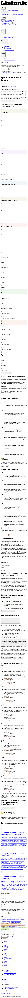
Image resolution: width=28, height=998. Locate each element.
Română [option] (6, 957)
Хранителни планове (10, 72)
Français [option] (6, 950)
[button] (2, 27)
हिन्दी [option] (5, 954)
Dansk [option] (5, 961)
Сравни (8, 14)
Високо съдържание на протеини (11, 924)
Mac (16, 24)
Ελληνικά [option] (6, 960)
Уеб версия (6, 970)
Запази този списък (5, 373)
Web (10, 24)
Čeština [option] (5, 951)
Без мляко (18, 927)
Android (3, 24)
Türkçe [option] (5, 965)
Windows (13, 24)
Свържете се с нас (8, 982)
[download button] (4, 69)
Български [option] (6, 964)
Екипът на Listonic (12, 86)
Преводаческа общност (9, 974)
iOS (5, 24)
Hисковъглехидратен (12, 923)
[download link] (4, 936)
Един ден (6, 929)
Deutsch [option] (5, 943)
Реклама (6, 980)
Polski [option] (5, 942)
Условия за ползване (9, 988)
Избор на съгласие (5, 993)
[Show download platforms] (13, 23)
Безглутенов (4, 923)
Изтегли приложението (6, 23)
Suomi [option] (5, 956)
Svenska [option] (6, 949)
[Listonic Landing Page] (14, 4)
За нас (5, 979)
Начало (2, 72)
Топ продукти (13, 14)
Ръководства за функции (11, 10)
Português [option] (6, 947)
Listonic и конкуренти (9, 20)
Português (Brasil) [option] (8, 958)
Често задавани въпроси (10, 973)
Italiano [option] (5, 953)
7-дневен (23, 927)
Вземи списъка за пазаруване (8, 101)
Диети (2, 20)
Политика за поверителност (11, 987)
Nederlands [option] (6, 946)
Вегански (13, 927)
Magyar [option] (5, 962)
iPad (7, 24)
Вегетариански (7, 927)
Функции (3, 10)
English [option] (5, 941)
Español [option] (5, 945)
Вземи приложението (6, 21)
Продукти (3, 14)
